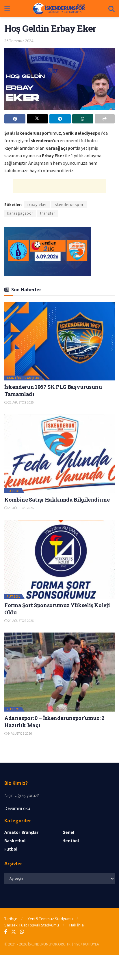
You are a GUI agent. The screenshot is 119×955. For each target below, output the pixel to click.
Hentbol (70, 840)
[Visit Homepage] (59, 8)
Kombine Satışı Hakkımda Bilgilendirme (57, 499)
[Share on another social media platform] (105, 118)
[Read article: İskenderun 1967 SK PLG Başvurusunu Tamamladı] (59, 341)
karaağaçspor (20, 213)
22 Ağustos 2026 (20, 402)
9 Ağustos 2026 (19, 733)
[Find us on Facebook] (5, 931)
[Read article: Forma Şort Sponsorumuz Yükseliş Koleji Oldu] (59, 559)
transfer (47, 213)
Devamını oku (17, 808)
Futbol (13, 491)
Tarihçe (10, 918)
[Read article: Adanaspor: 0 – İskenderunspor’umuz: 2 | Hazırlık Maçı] (59, 672)
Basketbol (14, 840)
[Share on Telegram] (59, 118)
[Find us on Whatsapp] (22, 931)
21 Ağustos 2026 (20, 508)
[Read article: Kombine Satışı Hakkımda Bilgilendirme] (59, 453)
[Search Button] (111, 8)
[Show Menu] (7, 8)
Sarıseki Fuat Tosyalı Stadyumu (31, 925)
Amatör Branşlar (23, 378)
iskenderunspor (69, 204)
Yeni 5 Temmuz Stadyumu (50, 918)
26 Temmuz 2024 (18, 40)
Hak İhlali (77, 925)
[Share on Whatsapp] (82, 118)
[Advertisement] (59, 186)
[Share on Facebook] (14, 118)
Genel (68, 832)
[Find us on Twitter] (13, 931)
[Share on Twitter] (37, 118)
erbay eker (37, 204)
